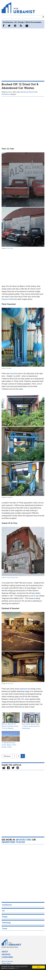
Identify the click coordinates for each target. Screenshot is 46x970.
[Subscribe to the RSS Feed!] (21, 25)
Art (15, 22)
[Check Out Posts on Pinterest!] (15, 25)
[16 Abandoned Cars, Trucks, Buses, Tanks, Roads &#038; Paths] (11, 736)
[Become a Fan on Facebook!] (3, 25)
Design (21, 22)
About (5, 951)
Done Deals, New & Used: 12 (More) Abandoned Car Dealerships (31, 726)
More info (17, 968)
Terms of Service (7, 961)
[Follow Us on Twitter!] (9, 25)
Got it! (38, 967)
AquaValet (9, 368)
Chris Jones (10, 683)
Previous (7, 756)
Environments (35, 22)
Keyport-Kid (6, 299)
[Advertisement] (23, 54)
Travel (4, 928)
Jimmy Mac (10, 248)
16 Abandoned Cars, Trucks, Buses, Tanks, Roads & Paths (9, 744)
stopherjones (25, 688)
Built (28, 22)
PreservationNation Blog (12, 577)
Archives (6, 954)
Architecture (8, 22)
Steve (10, 92)
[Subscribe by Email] (27, 25)
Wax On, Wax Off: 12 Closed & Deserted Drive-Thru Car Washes (10, 726)
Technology (6, 922)
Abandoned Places (27, 92)
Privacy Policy (6, 963)
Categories (7, 957)
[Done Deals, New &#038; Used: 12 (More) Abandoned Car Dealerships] (31, 717)
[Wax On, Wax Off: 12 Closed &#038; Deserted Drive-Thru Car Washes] (11, 717)
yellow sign (34, 595)
